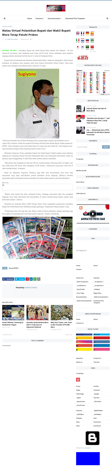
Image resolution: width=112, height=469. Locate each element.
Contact (78, 269)
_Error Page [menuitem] (80, 293)
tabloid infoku (12, 39)
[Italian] (78, 42)
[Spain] (93, 35)
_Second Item (80, 401)
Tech (95, 418)
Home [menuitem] (29, 18)
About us (79, 362)
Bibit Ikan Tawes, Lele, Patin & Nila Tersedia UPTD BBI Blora (61, 324)
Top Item (96, 362)
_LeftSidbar (80, 414)
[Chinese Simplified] (93, 49)
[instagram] (84, 308)
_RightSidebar (98, 410)
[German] (88, 35)
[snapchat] (84, 349)
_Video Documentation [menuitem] (84, 301)
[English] (78, 35)
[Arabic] (88, 49)
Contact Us (79, 323)
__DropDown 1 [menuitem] (98, 282)
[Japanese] (78, 49)
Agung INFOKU (7, 26)
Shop (78, 422)
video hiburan (81, 193)
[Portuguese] (93, 42)
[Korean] (83, 49)
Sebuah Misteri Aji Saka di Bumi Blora (96, 109)
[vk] (102, 341)
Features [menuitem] (39, 18)
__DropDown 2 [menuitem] (81, 285)
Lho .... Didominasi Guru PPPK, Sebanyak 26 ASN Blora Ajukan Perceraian (98, 132)
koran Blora (80, 182)
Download (97, 422)
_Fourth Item (80, 405)
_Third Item (97, 401)
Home (78, 266)
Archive (96, 386)
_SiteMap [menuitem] (97, 289)
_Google (96, 394)
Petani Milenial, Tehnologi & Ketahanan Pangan (12, 323)
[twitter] (102, 334)
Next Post (68, 335)
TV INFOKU (79, 159)
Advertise (79, 358)
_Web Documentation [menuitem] (101, 297)
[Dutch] (83, 42)
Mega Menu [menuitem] (97, 293)
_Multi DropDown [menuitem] (82, 282)
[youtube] (84, 345)
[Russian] (88, 42)
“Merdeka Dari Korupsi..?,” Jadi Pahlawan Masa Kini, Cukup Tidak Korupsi (98, 120)
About (96, 266)
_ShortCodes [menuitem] (80, 289)
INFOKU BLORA (81, 171)
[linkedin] (102, 345)
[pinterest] (102, 308)
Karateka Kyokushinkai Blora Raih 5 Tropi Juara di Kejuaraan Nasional (37, 324)
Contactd (97, 390)
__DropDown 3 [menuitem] (98, 285)
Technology (80, 394)
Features (79, 410)
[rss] (84, 337)
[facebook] (84, 334)
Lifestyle (79, 418)
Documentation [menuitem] (54, 18)
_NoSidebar (97, 414)
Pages (78, 390)
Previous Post (7, 335)
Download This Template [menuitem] (75, 18)
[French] (83, 35)
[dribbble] (102, 349)
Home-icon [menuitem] (79, 278)
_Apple (78, 398)
